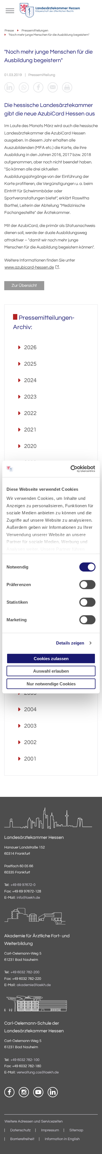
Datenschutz (20, 1130)
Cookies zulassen (51, 658)
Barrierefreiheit (22, 1139)
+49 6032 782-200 (24, 972)
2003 (30, 726)
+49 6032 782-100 (24, 1060)
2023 (30, 397)
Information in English (62, 1139)
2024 (30, 380)
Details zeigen (70, 643)
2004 (30, 709)
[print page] (67, 87)
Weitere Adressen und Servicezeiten (34, 1121)
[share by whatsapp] (23, 87)
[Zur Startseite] (49, 12)
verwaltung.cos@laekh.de (38, 1072)
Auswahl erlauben (51, 671)
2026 (30, 347)
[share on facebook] (38, 87)
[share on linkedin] (9, 87)
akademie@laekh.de (34, 985)
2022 (30, 413)
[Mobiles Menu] (10, 10)
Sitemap (76, 1130)
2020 (30, 446)
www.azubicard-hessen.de (29, 267)
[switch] (87, 584)
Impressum (50, 1130)
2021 (30, 430)
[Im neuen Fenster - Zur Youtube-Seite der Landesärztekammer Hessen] (38, 1092)
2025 (30, 364)
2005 (30, 693)
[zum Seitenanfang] (91, 1143)
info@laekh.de (28, 898)
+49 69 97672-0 (22, 885)
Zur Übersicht (24, 285)
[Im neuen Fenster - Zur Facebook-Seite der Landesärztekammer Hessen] (9, 1092)
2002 (30, 742)
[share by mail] (52, 87)
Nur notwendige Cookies (51, 683)
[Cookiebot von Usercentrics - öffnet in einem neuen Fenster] (71, 469)
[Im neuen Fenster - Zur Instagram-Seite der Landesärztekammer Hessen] (23, 1092)
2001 (30, 759)
